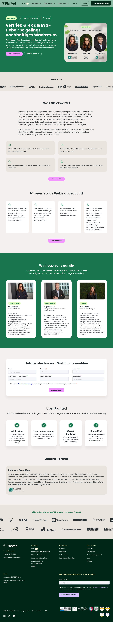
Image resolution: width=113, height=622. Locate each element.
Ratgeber (62, 552)
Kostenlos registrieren (101, 3)
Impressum (25, 611)
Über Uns (90, 549)
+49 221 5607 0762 (9, 554)
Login (85, 3)
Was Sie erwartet (33, 54)
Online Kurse (63, 555)
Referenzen (91, 552)
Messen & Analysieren (38, 555)
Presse (89, 561)
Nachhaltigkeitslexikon (67, 558)
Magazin (62, 549)
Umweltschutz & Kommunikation (37, 562)
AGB (45, 611)
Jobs (88, 558)
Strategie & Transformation (40, 552)
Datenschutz (36, 611)
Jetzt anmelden (14, 54)
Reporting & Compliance (39, 558)
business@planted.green (11, 557)
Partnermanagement (94, 555)
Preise (74, 3)
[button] (36, 3)
